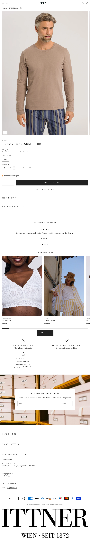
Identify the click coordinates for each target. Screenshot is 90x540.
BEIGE (5, 159)
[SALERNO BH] (22, 286)
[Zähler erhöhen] (12, 183)
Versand (13, 152)
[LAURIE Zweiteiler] (64, 286)
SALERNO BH (7, 320)
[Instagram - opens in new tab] (23, 498)
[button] (3, 3)
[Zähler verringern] (4, 183)
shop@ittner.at (12, 488)
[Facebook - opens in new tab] (18, 498)
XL (23, 168)
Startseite (4, 8)
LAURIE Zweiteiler (50, 320)
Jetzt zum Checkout (45, 189)
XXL (30, 168)
